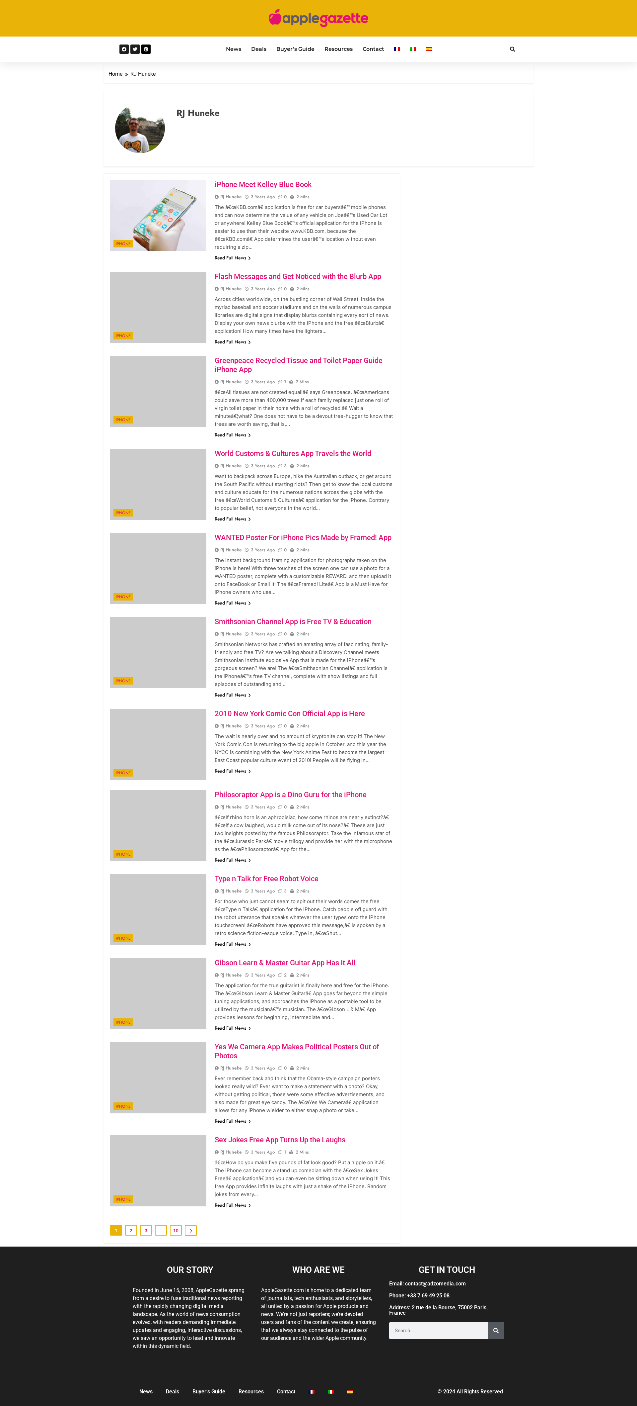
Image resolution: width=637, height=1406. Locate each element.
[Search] (496, 1330)
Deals (258, 49)
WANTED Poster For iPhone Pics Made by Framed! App (303, 537)
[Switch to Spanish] (429, 49)
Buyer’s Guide (295, 49)
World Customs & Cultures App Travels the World (293, 453)
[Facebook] (124, 49)
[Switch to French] (397, 49)
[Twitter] (135, 49)
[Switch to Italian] (413, 49)
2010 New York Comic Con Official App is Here (290, 713)
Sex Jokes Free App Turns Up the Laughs (280, 1140)
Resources (338, 49)
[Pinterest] (146, 49)
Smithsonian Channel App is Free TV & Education (293, 621)
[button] (512, 49)
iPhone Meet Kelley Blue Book (263, 184)
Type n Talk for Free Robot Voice (266, 879)
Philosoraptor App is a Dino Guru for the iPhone (291, 795)
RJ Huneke (231, 196)
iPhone (123, 244)
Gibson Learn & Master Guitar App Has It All (285, 963)
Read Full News (230, 257)
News (233, 49)
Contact (373, 49)
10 (175, 1230)
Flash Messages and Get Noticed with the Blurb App (298, 276)
